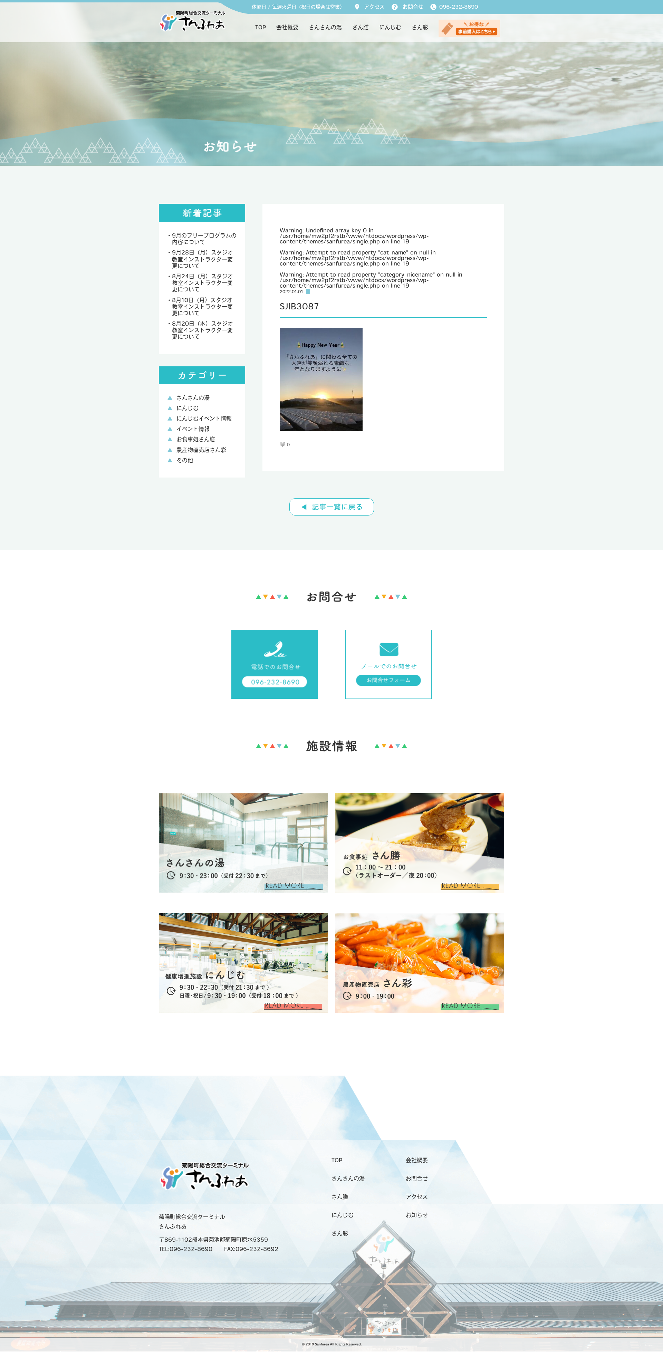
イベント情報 (193, 429)
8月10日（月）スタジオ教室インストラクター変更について (202, 307)
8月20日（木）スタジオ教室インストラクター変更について (202, 330)
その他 (184, 461)
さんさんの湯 (325, 28)
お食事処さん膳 (195, 440)
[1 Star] (282, 444)
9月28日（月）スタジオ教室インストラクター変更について (202, 259)
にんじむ (390, 28)
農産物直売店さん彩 (201, 450)
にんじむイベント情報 (204, 419)
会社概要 (287, 28)
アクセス (374, 7)
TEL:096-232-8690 (185, 1249)
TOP (260, 28)
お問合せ (413, 7)
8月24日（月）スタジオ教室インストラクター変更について (202, 283)
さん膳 (360, 28)
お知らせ (417, 1216)
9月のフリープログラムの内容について (204, 239)
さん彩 (420, 28)
